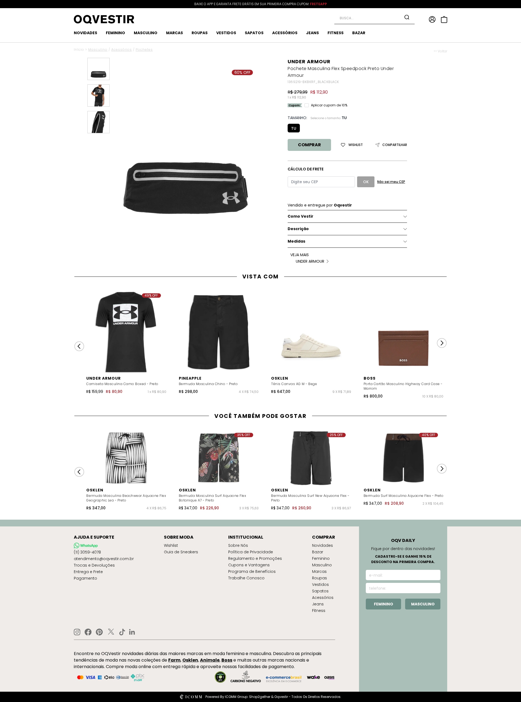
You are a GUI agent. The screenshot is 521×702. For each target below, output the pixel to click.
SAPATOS (254, 33)
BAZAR (358, 33)
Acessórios (121, 49)
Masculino (97, 49)
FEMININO (115, 33)
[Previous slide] (79, 346)
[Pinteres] (99, 632)
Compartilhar (394, 145)
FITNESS (336, 33)
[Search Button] (406, 17)
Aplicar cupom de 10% (329, 105)
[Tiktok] (122, 632)
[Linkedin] (132, 632)
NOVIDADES (85, 33)
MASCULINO (145, 33)
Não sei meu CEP (391, 181)
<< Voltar (440, 51)
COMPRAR (309, 145)
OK (366, 182)
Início (79, 49)
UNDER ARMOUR (309, 61)
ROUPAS (200, 33)
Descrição (298, 228)
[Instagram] (77, 632)
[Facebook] (88, 632)
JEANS (312, 33)
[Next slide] (442, 343)
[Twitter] (111, 632)
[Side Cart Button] (444, 19)
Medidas (296, 241)
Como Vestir (300, 216)
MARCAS (174, 33)
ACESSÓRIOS (284, 33)
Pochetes (144, 49)
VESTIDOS (226, 33)
